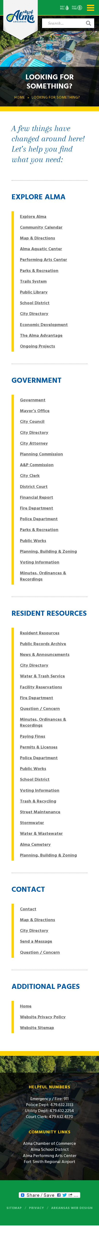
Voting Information (39, 562)
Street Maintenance (40, 812)
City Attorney (34, 443)
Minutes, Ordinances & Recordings (43, 576)
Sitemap (14, 1208)
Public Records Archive (43, 643)
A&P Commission (37, 464)
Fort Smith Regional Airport (49, 1161)
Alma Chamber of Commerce (49, 1143)
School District (35, 302)
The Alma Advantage (41, 335)
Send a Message (36, 941)
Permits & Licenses (38, 747)
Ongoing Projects (37, 346)
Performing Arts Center (43, 259)
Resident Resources (39, 633)
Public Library (34, 292)
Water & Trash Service (42, 676)
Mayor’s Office (35, 410)
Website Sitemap (37, 1027)
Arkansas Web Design (72, 1208)
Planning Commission (41, 454)
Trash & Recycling (38, 801)
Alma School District (50, 1149)
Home (25, 1006)
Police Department (39, 518)
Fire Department (36, 508)
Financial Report (36, 497)
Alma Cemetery (35, 844)
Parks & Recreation (39, 270)
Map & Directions (37, 238)
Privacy (36, 1208)
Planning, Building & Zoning (48, 551)
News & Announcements (44, 654)
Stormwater (32, 822)
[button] (88, 23)
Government (32, 400)
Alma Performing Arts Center (49, 1155)
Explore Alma (33, 216)
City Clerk (30, 475)
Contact (28, 909)
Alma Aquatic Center (41, 248)
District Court (34, 486)
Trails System (33, 281)
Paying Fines (32, 736)
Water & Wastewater (41, 833)
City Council (32, 421)
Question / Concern (40, 708)
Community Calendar (41, 227)
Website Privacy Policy (43, 1017)
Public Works (33, 540)
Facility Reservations (41, 687)
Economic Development (44, 324)
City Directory (34, 313)
